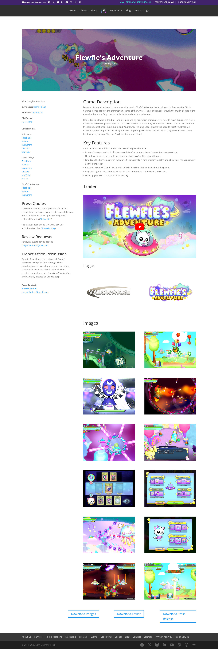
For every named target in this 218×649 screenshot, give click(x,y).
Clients (83, 10)
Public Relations (54, 636)
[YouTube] (66, 2)
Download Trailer (129, 614)
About (93, 10)
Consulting (106, 636)
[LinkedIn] (62, 2)
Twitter (25, 141)
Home (72, 10)
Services (114, 10)
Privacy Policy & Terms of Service (172, 636)
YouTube (26, 152)
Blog (128, 10)
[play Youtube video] (139, 227)
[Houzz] (75, 2)
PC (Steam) (27, 121)
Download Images (83, 614)
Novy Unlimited (29, 288)
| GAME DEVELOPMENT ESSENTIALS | (135, 2)
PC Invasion (45, 219)
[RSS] (80, 2)
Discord (25, 148)
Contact (138, 10)
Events (94, 636)
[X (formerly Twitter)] (53, 2)
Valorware (38, 112)
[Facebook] (49, 2)
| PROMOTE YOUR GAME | (164, 2)
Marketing (70, 636)
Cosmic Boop (39, 106)
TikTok (25, 178)
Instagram (27, 144)
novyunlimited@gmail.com (35, 245)
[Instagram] (71, 2)
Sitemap (148, 636)
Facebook (26, 137)
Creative (83, 636)
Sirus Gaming (48, 228)
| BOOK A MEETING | (187, 2)
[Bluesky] (58, 2)
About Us (26, 636)
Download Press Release (174, 616)
